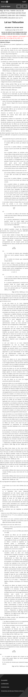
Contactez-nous (5, 687)
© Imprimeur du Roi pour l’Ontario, (12, 691)
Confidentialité (5, 683)
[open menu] (19, 6)
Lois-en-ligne (5, 6)
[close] (24, 6)
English (24, 1)
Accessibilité (4, 680)
